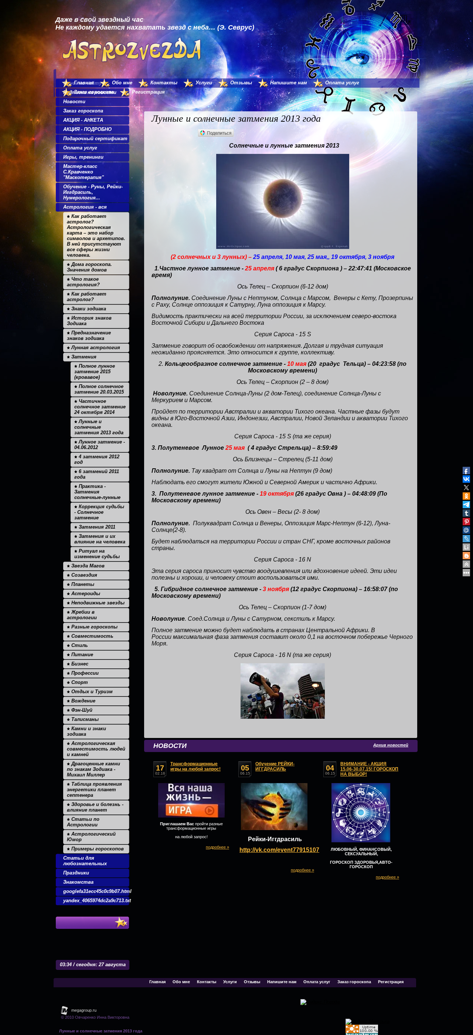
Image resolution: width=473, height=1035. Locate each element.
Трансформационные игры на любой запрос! (195, 766)
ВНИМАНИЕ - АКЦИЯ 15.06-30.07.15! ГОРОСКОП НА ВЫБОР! (369, 769)
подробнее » (217, 847)
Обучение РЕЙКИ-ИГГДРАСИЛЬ (275, 766)
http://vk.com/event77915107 (279, 850)
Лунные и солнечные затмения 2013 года (100, 1031)
